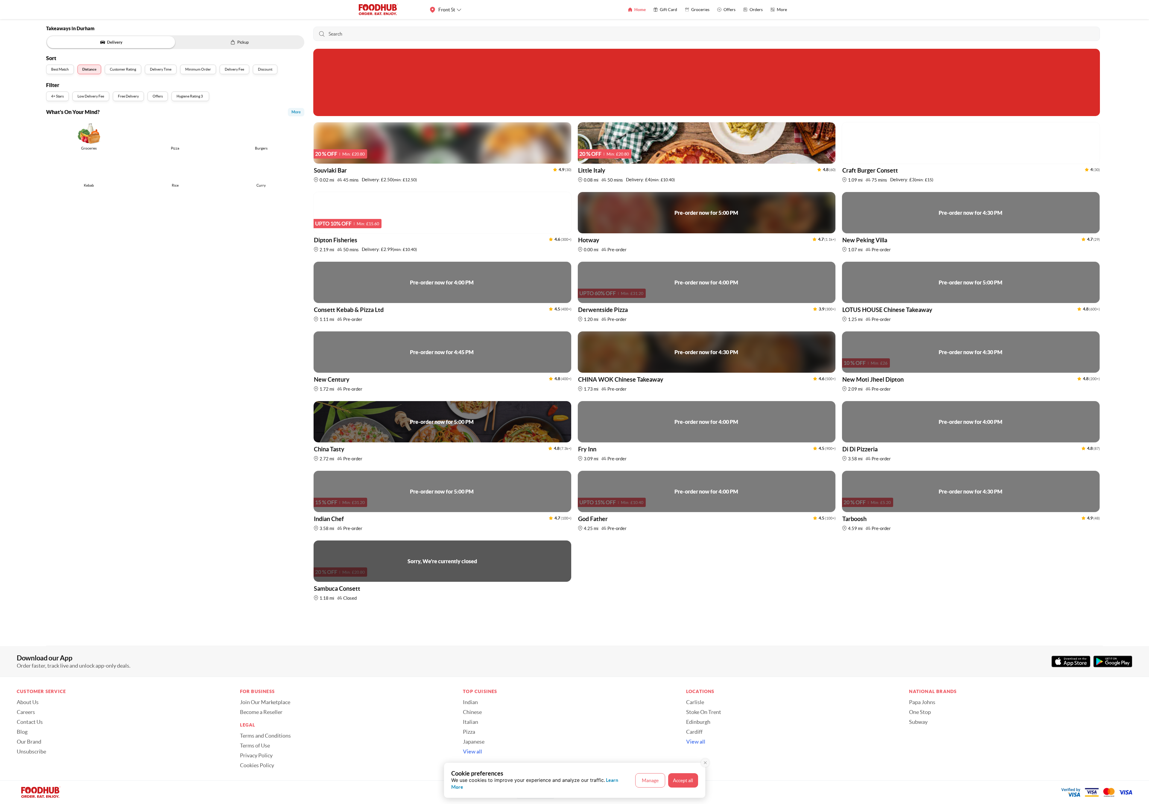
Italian (470, 722)
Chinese (472, 712)
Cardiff (694, 732)
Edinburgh (698, 722)
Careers (26, 712)
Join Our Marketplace (265, 702)
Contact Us (30, 722)
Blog (22, 732)
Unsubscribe (31, 752)
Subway (918, 722)
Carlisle (695, 702)
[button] (442, 154)
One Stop (920, 712)
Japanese (473, 742)
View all (472, 752)
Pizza (469, 732)
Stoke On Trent (703, 712)
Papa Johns (922, 702)
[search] (706, 34)
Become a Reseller (261, 712)
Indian (470, 702)
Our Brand (29, 742)
